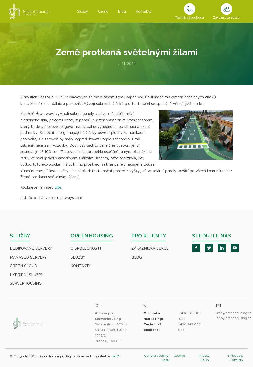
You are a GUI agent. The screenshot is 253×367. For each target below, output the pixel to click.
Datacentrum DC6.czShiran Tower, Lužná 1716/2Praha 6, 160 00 (111, 327)
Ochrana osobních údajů (156, 358)
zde (58, 187)
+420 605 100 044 (190, 316)
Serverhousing (26, 283)
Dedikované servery (31, 248)
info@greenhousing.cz (234, 313)
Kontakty (144, 11)
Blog (122, 11)
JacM (115, 356)
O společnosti (86, 248)
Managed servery (28, 257)
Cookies (179, 355)
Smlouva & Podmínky (235, 358)
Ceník (103, 11)
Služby (82, 11)
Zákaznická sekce (150, 248)
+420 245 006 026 (189, 327)
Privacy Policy (204, 358)
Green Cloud (23, 265)
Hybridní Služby (26, 274)
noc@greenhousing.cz (233, 318)
